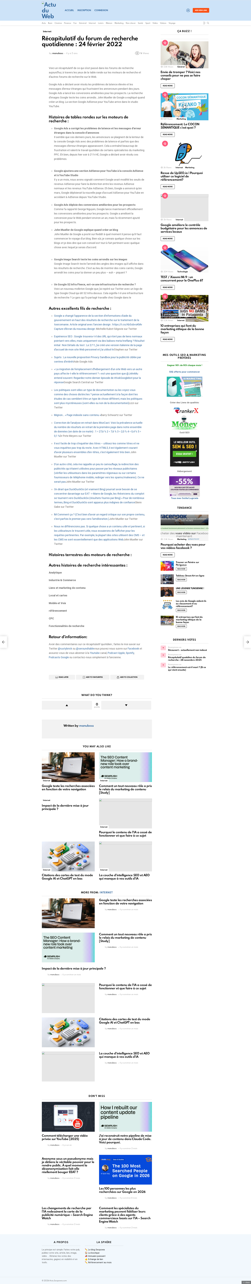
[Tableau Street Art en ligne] (167, 579)
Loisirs (101, 23)
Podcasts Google (59, 657)
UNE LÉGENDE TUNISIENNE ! (190, 588)
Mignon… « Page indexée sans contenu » (77, 415)
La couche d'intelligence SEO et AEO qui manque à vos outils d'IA (124, 877)
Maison (109, 23)
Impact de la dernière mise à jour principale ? (65, 807)
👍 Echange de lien (94, 1259)
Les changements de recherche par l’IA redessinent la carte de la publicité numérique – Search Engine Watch (67, 1213)
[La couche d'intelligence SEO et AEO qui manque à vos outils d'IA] (125, 856)
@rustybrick (65, 648)
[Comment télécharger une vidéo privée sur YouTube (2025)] (68, 1117)
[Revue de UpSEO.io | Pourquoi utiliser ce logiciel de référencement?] (184, 155)
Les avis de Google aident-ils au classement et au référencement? (191, 603)
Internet (92, 23)
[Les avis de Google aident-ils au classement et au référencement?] (167, 604)
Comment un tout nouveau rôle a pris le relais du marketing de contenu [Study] (125, 789)
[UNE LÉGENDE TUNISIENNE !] (167, 592)
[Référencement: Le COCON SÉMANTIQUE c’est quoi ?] (184, 106)
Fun (75, 23)
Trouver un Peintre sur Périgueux (187, 563)
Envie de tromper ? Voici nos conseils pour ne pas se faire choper (180, 75)
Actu (44, 23)
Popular (165, 43)
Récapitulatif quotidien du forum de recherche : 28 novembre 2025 (187, 658)
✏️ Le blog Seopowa (95, 1249)
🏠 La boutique (92, 1253)
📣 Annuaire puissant (95, 1256)
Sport (147, 23)
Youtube (95, 652)
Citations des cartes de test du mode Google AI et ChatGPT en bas (67, 877)
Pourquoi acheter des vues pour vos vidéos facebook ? (183, 546)
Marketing (119, 23)
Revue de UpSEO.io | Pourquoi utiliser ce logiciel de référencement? (182, 176)
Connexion (101, 10)
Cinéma (58, 23)
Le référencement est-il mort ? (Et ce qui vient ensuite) (187, 668)
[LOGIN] (188, 10)
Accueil (69, 10)
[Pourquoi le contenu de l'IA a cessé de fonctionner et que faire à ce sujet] (125, 813)
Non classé (131, 23)
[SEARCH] (208, 23)
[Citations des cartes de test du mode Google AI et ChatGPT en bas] (68, 856)
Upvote (67, 705)
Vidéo (155, 23)
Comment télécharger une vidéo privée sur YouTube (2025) (65, 1137)
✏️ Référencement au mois (98, 1262)
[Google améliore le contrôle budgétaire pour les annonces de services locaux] (184, 207)
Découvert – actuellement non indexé (187, 650)
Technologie (182, 271)
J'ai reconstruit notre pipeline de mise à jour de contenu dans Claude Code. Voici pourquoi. (125, 1138)
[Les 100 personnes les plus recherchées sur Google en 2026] (125, 1170)
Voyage (172, 23)
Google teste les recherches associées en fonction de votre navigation (68, 787)
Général (82, 23)
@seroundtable (85, 648)
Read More (168, 85)
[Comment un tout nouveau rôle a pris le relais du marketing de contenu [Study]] (125, 767)
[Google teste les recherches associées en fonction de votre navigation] (68, 767)
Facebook (133, 648)
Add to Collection (128, 677)
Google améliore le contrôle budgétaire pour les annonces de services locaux (184, 228)
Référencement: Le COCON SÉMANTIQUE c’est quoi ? (180, 126)
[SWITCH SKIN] (204, 23)
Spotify (130, 652)
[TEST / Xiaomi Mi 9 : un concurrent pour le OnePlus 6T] (184, 259)
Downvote (126, 705)
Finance (67, 23)
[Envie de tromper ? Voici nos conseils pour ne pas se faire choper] (184, 54)
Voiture (163, 23)
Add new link (201, 10)
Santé (140, 23)
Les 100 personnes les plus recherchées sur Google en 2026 (122, 1190)
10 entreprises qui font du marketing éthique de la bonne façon (182, 329)
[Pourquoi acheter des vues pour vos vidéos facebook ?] (184, 527)
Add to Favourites (94, 677)
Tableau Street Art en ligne (190, 575)
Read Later (63, 677)
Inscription (84, 10)
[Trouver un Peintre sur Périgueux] (167, 566)
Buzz (50, 23)
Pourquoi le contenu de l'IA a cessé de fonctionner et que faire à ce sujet (125, 834)
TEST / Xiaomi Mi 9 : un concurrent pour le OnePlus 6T (182, 278)
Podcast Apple (116, 652)
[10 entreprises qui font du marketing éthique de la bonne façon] (184, 308)
